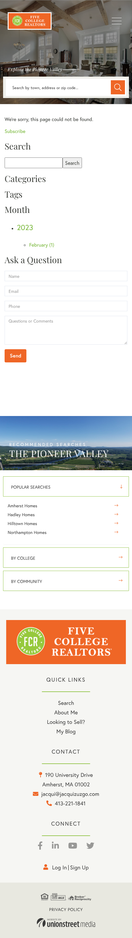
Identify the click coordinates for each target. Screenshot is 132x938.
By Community (26, 581)
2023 (25, 227)
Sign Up (79, 867)
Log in (59, 867)
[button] (118, 87)
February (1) (41, 245)
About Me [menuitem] (66, 712)
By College (23, 558)
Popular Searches (30, 487)
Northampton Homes (27, 532)
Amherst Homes (22, 506)
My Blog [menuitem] (66, 731)
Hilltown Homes (22, 523)
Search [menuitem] (66, 702)
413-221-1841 (70, 803)
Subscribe (15, 131)
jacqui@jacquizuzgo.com (70, 793)
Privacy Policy (66, 909)
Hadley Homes (21, 514)
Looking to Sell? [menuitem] (66, 721)
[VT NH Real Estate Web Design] (66, 922)
